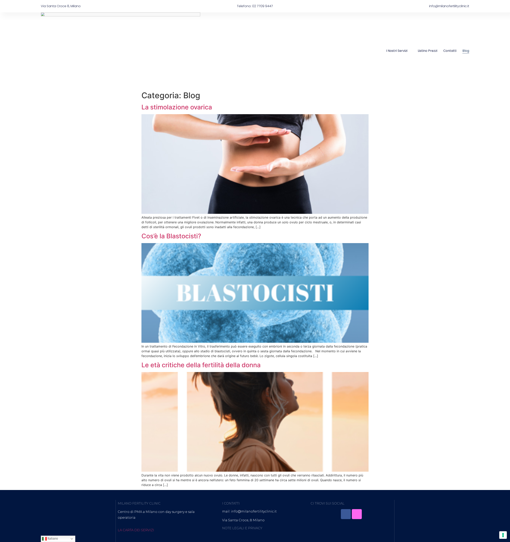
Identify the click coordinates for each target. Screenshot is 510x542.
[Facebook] (346, 514)
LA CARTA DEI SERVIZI (136, 530)
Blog (465, 50)
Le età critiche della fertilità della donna (201, 365)
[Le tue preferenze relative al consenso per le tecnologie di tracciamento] (503, 535)
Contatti (449, 50)
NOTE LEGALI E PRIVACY (242, 528)
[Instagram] (357, 514)
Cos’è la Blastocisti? (171, 236)
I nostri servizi (396, 50)
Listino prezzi (427, 50)
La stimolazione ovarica (176, 107)
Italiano (52, 538)
